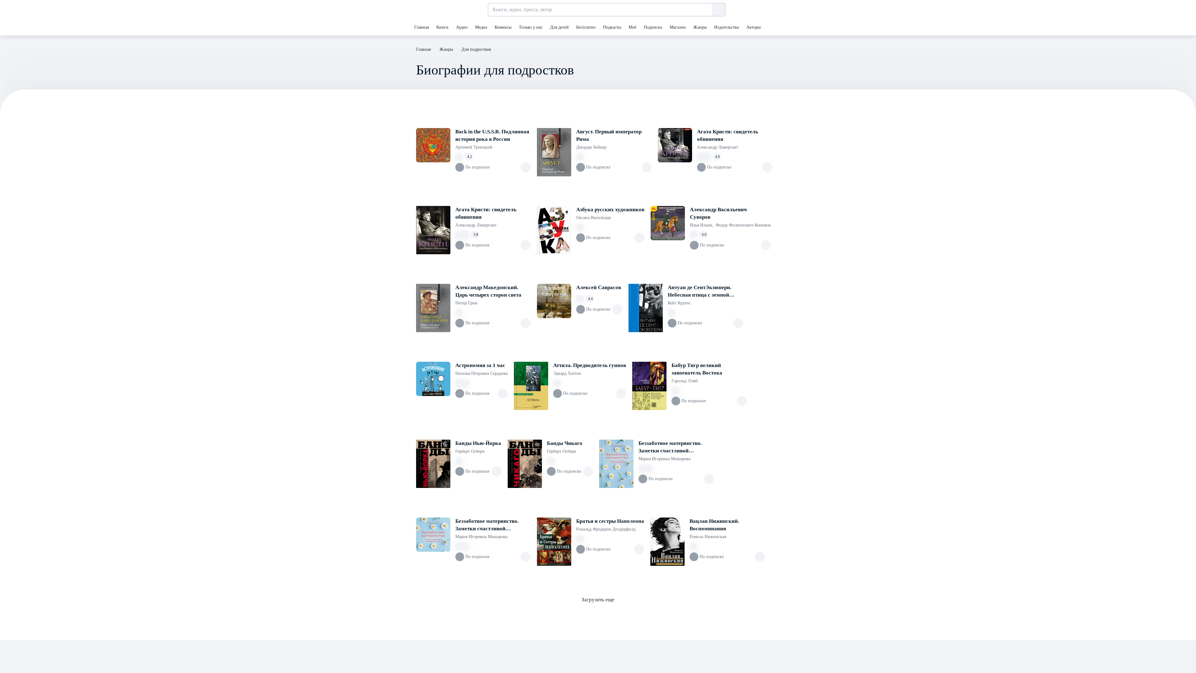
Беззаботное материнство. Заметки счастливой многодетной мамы (670, 447)
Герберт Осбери (470, 451)
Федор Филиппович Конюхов (743, 225)
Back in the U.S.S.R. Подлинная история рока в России (492, 135)
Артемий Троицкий (473, 147)
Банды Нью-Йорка (478, 443)
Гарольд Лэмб (685, 381)
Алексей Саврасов (598, 287)
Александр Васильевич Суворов (718, 213)
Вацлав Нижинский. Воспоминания (714, 525)
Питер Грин (466, 303)
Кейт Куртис (679, 303)
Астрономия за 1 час (480, 365)
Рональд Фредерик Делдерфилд (605, 529)
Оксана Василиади (593, 217)
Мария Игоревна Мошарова (664, 458)
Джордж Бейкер (591, 147)
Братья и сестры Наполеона (610, 521)
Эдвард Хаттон (567, 373)
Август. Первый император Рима (609, 135)
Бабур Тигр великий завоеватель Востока (697, 369)
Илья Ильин (702, 225)
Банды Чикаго (564, 443)
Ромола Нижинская (708, 536)
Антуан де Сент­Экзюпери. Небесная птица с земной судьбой (699, 291)
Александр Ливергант (717, 147)
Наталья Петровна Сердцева (481, 373)
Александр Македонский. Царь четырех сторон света (488, 291)
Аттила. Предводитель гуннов (589, 365)
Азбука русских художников (610, 209)
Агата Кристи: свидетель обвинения (727, 135)
